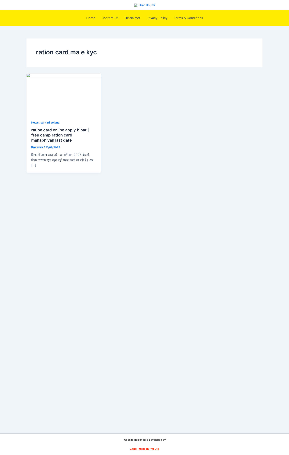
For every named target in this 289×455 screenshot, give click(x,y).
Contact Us (109, 18)
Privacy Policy (157, 18)
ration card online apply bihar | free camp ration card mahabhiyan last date (60, 135)
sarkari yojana (50, 122)
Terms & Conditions (188, 18)
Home (90, 18)
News (35, 122)
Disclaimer (132, 18)
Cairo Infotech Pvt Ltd (144, 448)
